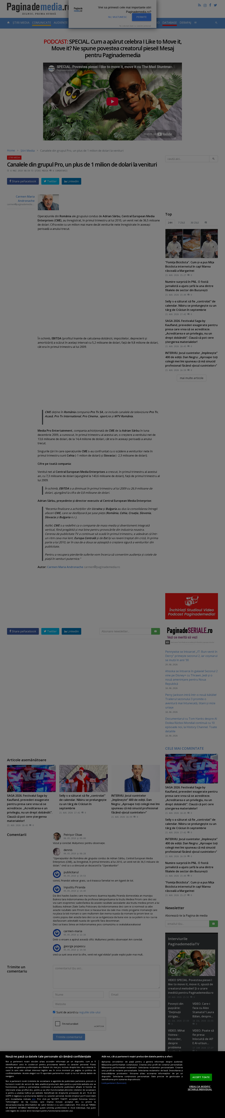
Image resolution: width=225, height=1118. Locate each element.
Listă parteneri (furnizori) (114, 1083)
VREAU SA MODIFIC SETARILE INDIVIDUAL (200, 1088)
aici (33, 1098)
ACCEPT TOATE (201, 1077)
